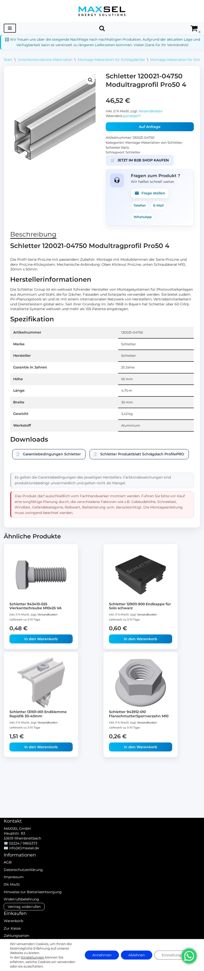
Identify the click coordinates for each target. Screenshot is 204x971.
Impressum (14, 877)
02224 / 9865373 (23, 843)
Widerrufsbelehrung (21, 899)
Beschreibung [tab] (33, 234)
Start (8, 59)
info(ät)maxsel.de (24, 848)
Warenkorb (13, 921)
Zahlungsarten (16, 935)
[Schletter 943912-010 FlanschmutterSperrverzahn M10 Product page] (140, 682)
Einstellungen (32, 957)
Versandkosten (151, 111)
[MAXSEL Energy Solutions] (102, 11)
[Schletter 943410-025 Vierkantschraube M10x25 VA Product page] (41, 574)
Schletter (133, 152)
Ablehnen (136, 955)
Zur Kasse (12, 928)
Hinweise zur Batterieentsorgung (33, 892)
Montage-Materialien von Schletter (153, 142)
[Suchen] (102, 28)
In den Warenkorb (41, 639)
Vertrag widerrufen (24, 906)
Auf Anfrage (149, 126)
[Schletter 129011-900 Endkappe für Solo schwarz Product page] (140, 574)
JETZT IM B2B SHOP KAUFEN (140, 160)
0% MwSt (12, 884)
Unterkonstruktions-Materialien (45, 59)
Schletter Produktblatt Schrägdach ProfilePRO (142, 454)
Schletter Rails (117, 147)
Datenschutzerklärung (23, 869)
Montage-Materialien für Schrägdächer (111, 59)
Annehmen (101, 955)
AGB (8, 862)
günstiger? (132, 116)
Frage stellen (153, 193)
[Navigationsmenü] (10, 28)
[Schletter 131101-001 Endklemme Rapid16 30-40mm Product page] (41, 682)
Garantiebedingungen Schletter (52, 454)
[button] (90, 80)
